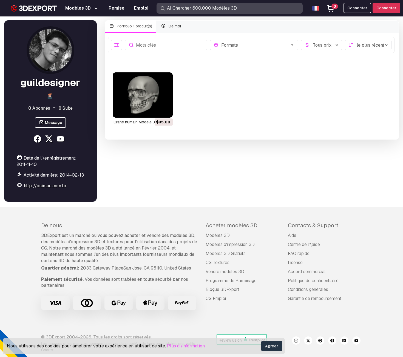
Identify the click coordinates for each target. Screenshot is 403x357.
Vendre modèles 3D (225, 271)
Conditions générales (308, 289)
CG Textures (217, 262)
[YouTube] (61, 139)
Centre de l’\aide (304, 244)
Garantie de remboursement (314, 298)
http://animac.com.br (45, 186)
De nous (51, 225)
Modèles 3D (218, 235)
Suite (65, 108)
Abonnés (39, 108)
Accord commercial (307, 271)
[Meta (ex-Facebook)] (332, 341)
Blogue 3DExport (222, 289)
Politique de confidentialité (313, 281)
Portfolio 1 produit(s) (134, 26)
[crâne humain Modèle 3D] (143, 94)
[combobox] (258, 45)
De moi (174, 26)
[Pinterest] (320, 341)
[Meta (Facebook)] (38, 139)
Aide (292, 235)
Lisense (295, 262)
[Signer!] (165, 110)
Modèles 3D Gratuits (226, 253)
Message (53, 122)
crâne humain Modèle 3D (135, 122)
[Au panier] (153, 110)
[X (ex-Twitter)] (308, 341)
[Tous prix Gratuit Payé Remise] (321, 45)
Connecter (386, 7)
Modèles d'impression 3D (230, 244)
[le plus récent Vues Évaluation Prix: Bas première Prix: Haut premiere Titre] (368, 45)
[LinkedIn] (344, 341)
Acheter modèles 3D (231, 225)
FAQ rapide (299, 253)
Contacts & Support (313, 225)
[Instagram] (296, 341)
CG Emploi (216, 298)
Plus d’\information (186, 346)
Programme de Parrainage (231, 281)
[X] (50, 139)
